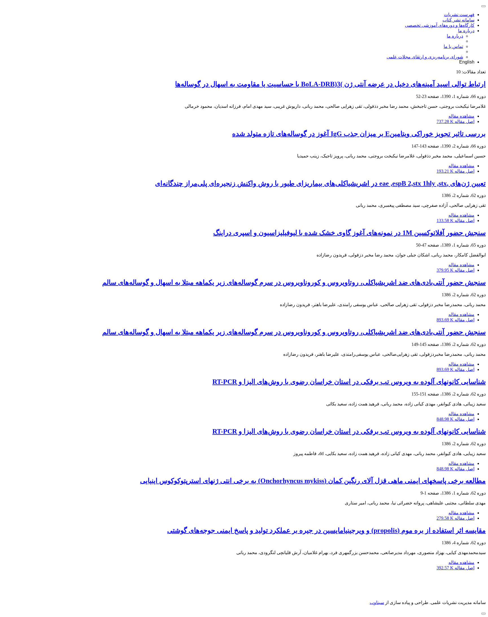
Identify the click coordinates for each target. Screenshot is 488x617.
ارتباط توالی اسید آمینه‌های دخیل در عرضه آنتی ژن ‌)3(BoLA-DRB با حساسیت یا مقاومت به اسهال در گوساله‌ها (330, 84)
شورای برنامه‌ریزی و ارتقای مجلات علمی (425, 56)
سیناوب (377, 602)
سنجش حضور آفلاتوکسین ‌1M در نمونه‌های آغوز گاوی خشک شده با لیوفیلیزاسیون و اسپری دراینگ (349, 232)
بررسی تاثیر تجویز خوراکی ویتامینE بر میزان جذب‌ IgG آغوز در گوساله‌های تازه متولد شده (359, 133)
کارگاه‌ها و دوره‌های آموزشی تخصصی (439, 25)
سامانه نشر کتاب (458, 19)
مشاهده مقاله (461, 116)
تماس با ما (453, 46)
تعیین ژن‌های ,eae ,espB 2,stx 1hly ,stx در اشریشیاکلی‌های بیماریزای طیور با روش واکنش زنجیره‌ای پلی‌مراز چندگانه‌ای (320, 183)
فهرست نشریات (459, 14)
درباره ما (466, 30)
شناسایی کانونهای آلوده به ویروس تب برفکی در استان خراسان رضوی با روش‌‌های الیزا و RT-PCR (349, 381)
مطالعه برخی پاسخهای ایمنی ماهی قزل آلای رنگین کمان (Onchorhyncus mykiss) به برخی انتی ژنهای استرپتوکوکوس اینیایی (313, 480)
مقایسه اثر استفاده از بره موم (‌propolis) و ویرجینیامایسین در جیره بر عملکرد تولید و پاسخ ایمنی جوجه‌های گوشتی (326, 530)
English (466, 62)
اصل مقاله (455, 121)
